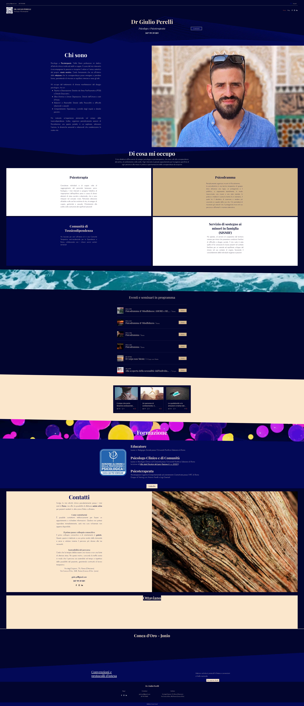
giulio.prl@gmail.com (11, 3)
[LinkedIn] (297, 10)
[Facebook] (292, 10)
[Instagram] (294, 10)
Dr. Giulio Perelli (152, 686)
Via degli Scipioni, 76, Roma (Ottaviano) (79, 568)
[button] (147, 311)
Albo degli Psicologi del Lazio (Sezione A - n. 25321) (159, 464)
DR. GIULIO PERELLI (22, 9)
